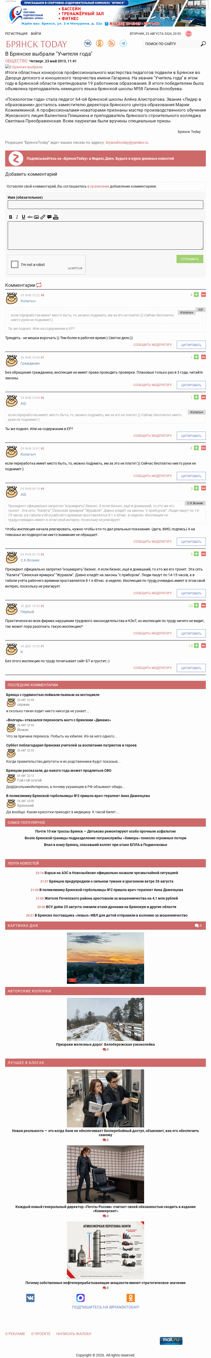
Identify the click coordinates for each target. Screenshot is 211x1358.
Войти (36, 34)
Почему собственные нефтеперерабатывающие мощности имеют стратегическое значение (105, 1283)
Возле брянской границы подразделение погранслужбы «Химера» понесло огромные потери (105, 838)
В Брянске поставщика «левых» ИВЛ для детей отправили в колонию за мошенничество (111, 915)
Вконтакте (30, 1298)
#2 (42, 606)
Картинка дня (23, 926)
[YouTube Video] (56, 217)
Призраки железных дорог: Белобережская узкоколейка (105, 1044)
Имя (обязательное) (25, 197)
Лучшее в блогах (26, 1063)
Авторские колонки (29, 991)
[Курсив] (17, 217)
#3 (42, 554)
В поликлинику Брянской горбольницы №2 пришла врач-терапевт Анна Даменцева (111, 890)
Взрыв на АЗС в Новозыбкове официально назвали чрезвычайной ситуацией (111, 873)
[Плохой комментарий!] (203, 294)
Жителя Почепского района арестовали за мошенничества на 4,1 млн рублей (111, 898)
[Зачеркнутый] (30, 217)
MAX (80, 1298)
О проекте (40, 1334)
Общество (16, 60)
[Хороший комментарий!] (196, 294)
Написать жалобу (73, 1334)
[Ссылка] (43, 217)
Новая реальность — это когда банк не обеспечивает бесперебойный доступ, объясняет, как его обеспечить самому (105, 1133)
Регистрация (16, 34)
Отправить (190, 259)
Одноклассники (131, 1298)
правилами (99, 186)
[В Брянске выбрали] (105, 67)
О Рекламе (15, 1334)
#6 (42, 398)
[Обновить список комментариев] (39, 285)
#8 (42, 295)
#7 (42, 357)
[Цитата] (49, 217)
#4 (42, 489)
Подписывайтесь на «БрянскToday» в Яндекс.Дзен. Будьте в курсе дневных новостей (100, 158)
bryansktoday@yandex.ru (127, 142)
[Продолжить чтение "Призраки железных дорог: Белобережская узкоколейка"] (105, 1019)
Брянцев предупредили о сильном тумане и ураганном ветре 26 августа (111, 881)
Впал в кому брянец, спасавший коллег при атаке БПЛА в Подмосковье (105, 845)
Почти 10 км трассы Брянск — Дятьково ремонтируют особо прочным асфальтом (105, 831)
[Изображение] (36, 217)
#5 (42, 448)
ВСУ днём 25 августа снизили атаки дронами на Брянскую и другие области (111, 907)
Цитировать (191, 345)
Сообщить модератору (152, 345)
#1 (42, 646)
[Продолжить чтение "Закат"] (105, 958)
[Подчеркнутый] (24, 217)
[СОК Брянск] (105, 13)
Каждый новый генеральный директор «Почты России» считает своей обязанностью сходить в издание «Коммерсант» (105, 1209)
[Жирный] (11, 217)
